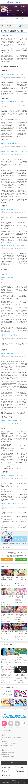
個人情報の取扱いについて (8, 754)
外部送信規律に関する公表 (8, 756)
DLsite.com (7, 766)
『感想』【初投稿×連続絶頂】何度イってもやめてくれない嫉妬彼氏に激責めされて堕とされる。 (7, 580)
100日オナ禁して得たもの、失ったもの (7, 656)
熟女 (9, 22)
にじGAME (21, 766)
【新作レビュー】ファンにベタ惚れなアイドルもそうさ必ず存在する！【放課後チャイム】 (20, 598)
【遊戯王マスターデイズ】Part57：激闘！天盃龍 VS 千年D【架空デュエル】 (20, 580)
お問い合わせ (5, 741)
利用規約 (4, 735)
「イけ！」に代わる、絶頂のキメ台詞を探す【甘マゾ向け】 (20, 676)
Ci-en (7, 770)
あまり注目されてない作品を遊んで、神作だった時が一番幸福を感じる (7, 676)
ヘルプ (3, 739)
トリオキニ (7, 774)
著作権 (3, 749)
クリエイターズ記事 (17, 22)
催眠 (4, 22)
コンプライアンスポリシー (8, 758)
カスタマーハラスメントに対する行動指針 (11, 737)
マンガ (18, 14)
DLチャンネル (14, 2)
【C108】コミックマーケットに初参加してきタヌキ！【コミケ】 (20, 657)
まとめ (10, 709)
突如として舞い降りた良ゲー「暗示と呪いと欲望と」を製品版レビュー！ (20, 633)
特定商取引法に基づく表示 (8, 752)
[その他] (22, 26)
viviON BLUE (21, 770)
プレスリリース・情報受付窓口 (9, 743)
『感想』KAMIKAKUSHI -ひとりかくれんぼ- (7, 632)
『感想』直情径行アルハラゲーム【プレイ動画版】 (20, 616)
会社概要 (4, 734)
